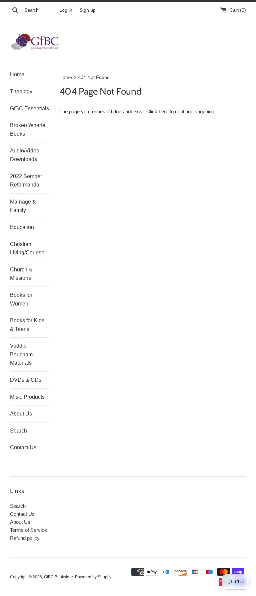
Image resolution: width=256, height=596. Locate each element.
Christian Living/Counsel (28, 248)
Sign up (88, 10)
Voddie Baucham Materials (21, 354)
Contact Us (23, 447)
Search (18, 431)
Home (17, 74)
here (163, 111)
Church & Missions (21, 274)
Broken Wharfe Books (27, 129)
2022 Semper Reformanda (26, 180)
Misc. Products (27, 397)
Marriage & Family (23, 206)
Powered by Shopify (93, 577)
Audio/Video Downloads (24, 155)
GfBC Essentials (29, 108)
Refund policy (25, 538)
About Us (21, 413)
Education (22, 227)
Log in (65, 10)
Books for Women (21, 299)
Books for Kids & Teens (27, 325)
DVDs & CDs (25, 380)
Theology (21, 91)
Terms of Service (28, 530)
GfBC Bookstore (58, 577)
